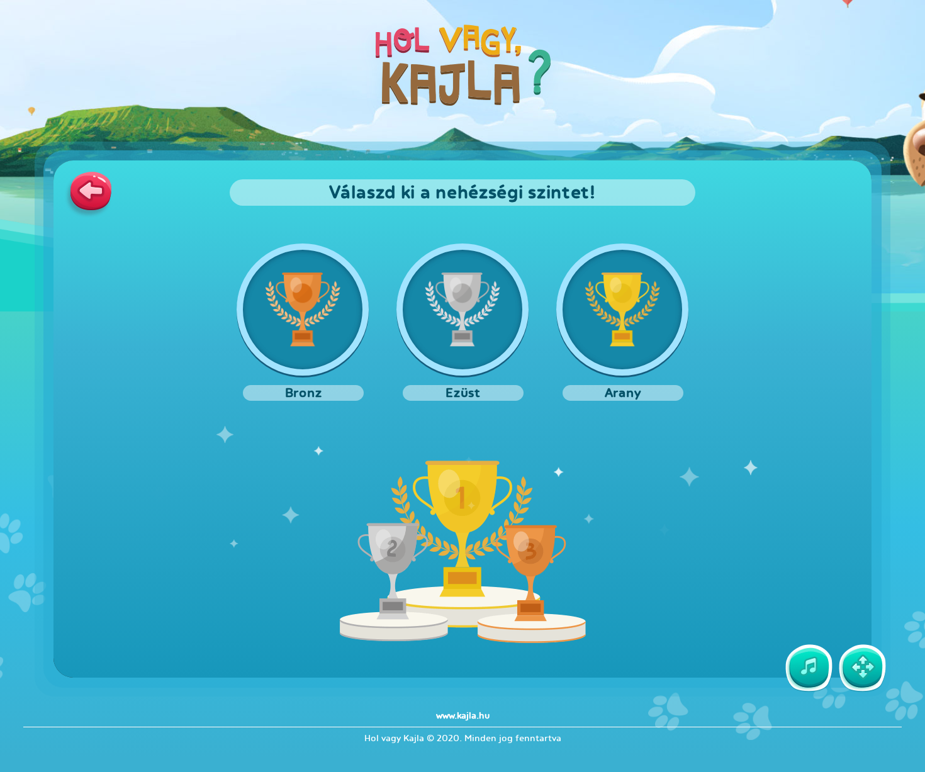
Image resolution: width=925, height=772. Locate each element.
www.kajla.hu (463, 715)
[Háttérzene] (808, 668)
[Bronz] (303, 309)
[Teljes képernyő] (862, 668)
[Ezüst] (462, 309)
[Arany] (622, 309)
